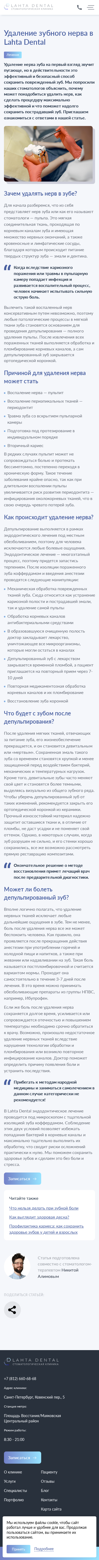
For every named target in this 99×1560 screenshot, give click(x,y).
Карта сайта (51, 1509)
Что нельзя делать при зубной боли (43, 1207)
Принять (18, 1549)
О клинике (13, 1472)
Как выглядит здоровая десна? (39, 1216)
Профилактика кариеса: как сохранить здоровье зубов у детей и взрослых (46, 1228)
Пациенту (49, 1472)
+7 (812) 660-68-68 (20, 1378)
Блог (45, 1490)
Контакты (49, 1500)
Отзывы (47, 1481)
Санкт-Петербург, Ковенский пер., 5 (34, 1397)
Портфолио (14, 1500)
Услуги (10, 1481)
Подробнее (44, 1549)
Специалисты (15, 1490)
